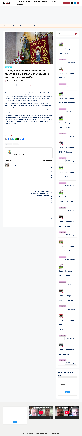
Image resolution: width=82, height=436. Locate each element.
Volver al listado (8, 135)
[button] (66, 3)
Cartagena (15, 144)
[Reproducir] (30, 418)
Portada (4, 25)
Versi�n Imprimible (30, 85)
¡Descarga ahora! (63, 59)
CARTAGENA (8, 67)
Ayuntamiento (8, 144)
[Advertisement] (41, 15)
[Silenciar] (48, 418)
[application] (41, 412)
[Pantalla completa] (50, 418)
